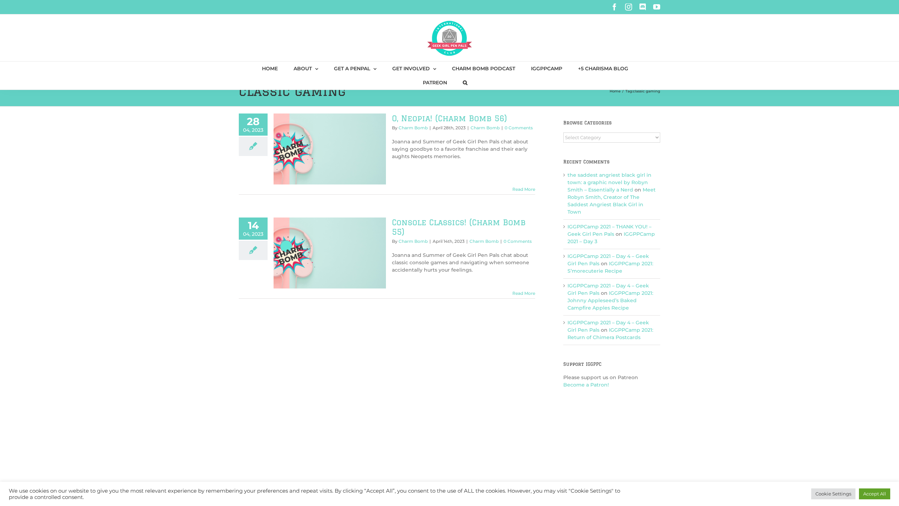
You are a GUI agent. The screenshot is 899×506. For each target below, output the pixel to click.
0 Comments (519, 127)
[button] (465, 83)
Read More (523, 189)
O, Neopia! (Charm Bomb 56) (449, 118)
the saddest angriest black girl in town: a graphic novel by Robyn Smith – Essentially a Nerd (609, 182)
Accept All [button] (874, 494)
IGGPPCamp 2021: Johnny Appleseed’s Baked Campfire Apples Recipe (610, 300)
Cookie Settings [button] (833, 494)
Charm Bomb (413, 127)
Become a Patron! (586, 385)
